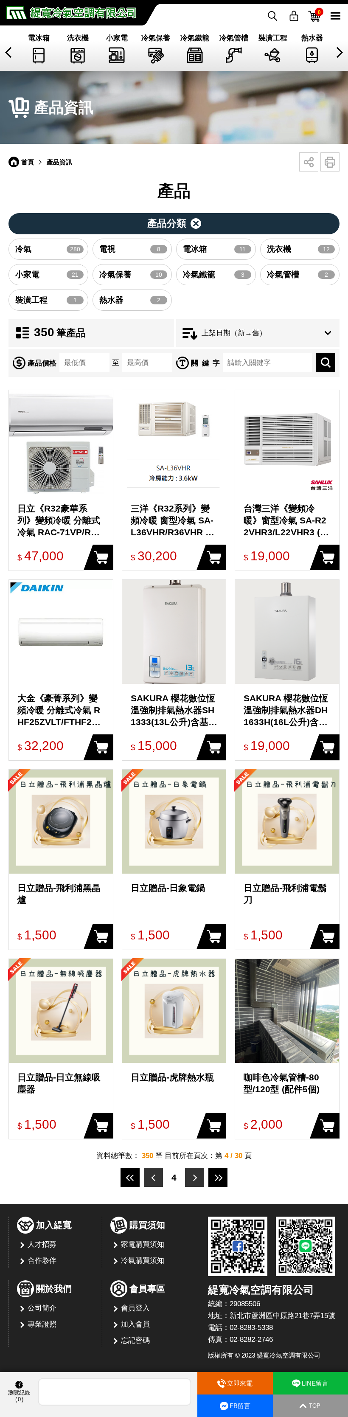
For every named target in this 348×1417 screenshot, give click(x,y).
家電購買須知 (142, 1244)
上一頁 (153, 1177)
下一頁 (194, 1177)
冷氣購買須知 (142, 1261)
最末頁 (217, 1177)
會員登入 (135, 1308)
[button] (9, 52)
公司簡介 (42, 1308)
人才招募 (42, 1244)
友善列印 (330, 162)
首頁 (27, 162)
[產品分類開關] (174, 223)
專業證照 (42, 1324)
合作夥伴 (42, 1261)
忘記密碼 (135, 1340)
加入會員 (135, 1324)
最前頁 (130, 1177)
